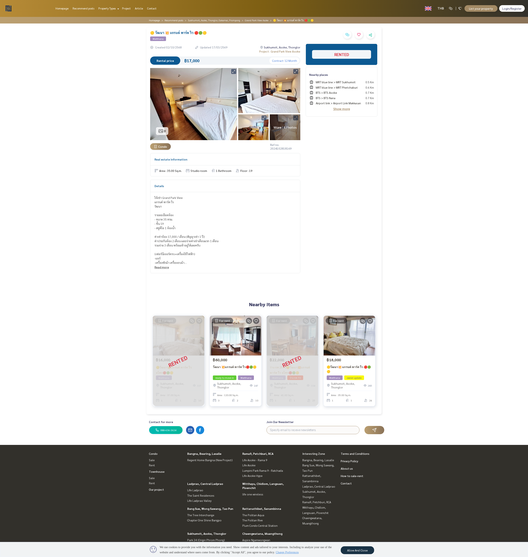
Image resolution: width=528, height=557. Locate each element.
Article (139, 8)
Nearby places (318, 74)
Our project (156, 489)
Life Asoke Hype (252, 475)
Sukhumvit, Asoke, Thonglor (206, 533)
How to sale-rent (352, 476)
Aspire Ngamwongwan (256, 540)
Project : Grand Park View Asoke (279, 51)
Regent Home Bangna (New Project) (210, 460)
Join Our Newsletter (280, 422)
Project (126, 8)
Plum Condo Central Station (260, 525)
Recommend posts (83, 8)
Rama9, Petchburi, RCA (257, 453)
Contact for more (161, 422)
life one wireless (252, 494)
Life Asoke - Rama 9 (254, 460)
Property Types (107, 8)
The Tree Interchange (200, 515)
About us (347, 468)
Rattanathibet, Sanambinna (261, 508)
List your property (481, 8)
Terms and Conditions (355, 453)
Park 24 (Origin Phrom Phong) (206, 540)
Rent (152, 465)
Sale (152, 460)
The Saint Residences (200, 495)
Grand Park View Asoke (256, 20)
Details (159, 186)
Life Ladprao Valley (199, 500)
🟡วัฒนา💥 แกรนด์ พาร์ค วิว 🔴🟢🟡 (349, 369)
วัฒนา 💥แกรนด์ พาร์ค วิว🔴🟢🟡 (234, 367)
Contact (152, 8)
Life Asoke (249, 465)
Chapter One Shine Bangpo (204, 520)
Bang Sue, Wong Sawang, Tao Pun (210, 508)
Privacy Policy (349, 461)
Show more (341, 109)
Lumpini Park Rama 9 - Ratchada (262, 470)
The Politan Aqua (253, 515)
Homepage (61, 8)
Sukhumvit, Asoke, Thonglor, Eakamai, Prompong (214, 20)
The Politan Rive (252, 520)
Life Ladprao (195, 490)
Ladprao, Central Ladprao (205, 483)
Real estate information (170, 159)
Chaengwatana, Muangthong (262, 533)
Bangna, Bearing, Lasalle (204, 453)
